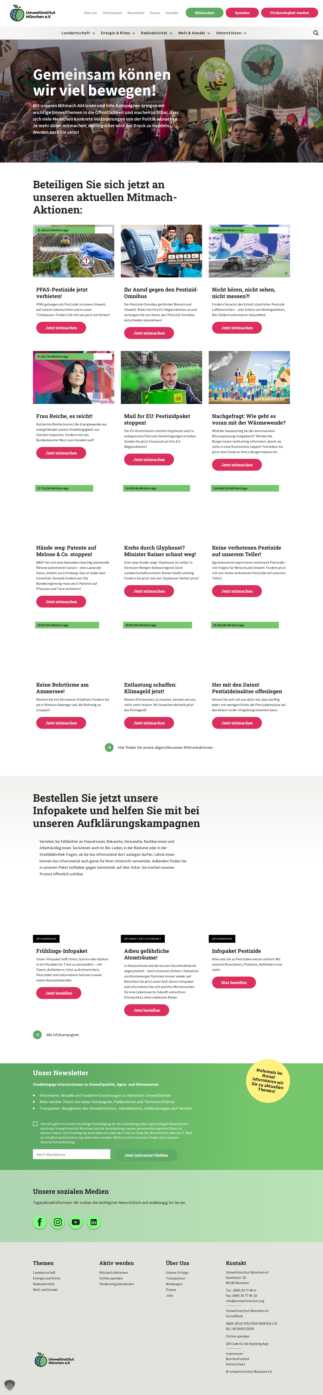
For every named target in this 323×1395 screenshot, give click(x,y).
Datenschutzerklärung (57, 1142)
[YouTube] (76, 1222)
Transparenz (175, 1278)
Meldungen (174, 1284)
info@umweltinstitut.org (64, 1137)
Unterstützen (228, 32)
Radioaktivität (154, 32)
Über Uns (177, 1263)
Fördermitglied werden (289, 12)
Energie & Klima (115, 32)
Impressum (234, 1353)
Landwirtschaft (76, 32)
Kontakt (172, 13)
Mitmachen (200, 12)
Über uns (90, 13)
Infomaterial (112, 13)
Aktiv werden (116, 1263)
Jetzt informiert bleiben (146, 1155)
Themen (43, 1263)
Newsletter (136, 13)
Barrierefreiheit (238, 1359)
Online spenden (111, 1278)
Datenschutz (235, 1364)
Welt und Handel (45, 1289)
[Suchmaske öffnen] (316, 33)
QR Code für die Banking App (247, 1343)
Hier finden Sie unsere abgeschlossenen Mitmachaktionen (165, 747)
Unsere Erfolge (177, 1272)
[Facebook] (40, 1222)
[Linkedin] (94, 1222)
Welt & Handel (191, 32)
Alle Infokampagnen (62, 1034)
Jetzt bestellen (73, 971)
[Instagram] (58, 1222)
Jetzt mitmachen (73, 308)
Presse (155, 13)
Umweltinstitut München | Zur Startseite (32, 13)
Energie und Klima (46, 1278)
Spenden (242, 12)
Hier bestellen (249, 966)
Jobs (169, 1295)
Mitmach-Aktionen (113, 1272)
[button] (9, 1385)
